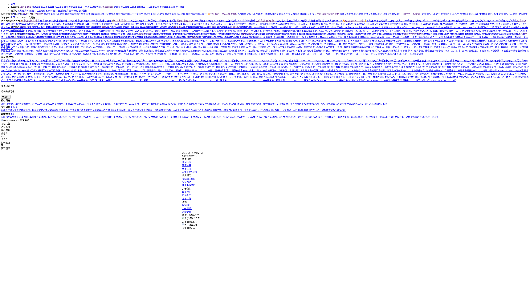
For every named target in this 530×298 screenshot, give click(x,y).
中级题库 (32, 11)
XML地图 (187, 208)
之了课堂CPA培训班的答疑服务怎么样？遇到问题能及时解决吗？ (314, 110)
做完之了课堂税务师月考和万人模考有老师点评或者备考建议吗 (32, 110)
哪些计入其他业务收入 (328, 104)
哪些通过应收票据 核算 (376, 104)
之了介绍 (186, 198)
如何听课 (186, 162)
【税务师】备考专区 (412, 14)
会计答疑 (83, 11)
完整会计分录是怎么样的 (352, 104)
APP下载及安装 (189, 172)
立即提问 (5, 97)
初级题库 (22, 11)
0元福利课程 (107, 7)
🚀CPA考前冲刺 (120, 20)
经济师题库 (63, 11)
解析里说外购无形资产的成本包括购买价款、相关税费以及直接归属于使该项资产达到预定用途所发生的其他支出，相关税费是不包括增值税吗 (247, 104)
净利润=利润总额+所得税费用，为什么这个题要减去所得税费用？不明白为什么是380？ (44, 104)
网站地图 (186, 205)
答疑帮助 (186, 182)
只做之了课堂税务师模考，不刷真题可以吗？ (150, 110)
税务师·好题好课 (185, 20)
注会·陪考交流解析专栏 (328, 14)
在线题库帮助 (188, 179)
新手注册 (186, 169)
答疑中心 (23, 14)
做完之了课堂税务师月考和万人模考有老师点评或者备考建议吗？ (95, 110)
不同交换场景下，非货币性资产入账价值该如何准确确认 (254, 110)
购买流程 (186, 165)
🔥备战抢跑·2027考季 (353, 20)
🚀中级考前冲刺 (28, 20)
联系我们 (186, 192)
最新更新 (186, 212)
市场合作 (186, 195)
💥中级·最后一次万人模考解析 (222, 14)
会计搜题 (74, 11)
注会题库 (41, 11)
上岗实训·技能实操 (265, 20)
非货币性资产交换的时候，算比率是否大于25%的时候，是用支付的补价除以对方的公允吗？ (132, 104)
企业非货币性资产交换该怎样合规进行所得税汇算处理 (199, 110)
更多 (12, 107)
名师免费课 (25, 7)
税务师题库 (52, 11)
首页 (14, 14)
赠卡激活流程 (188, 185)
